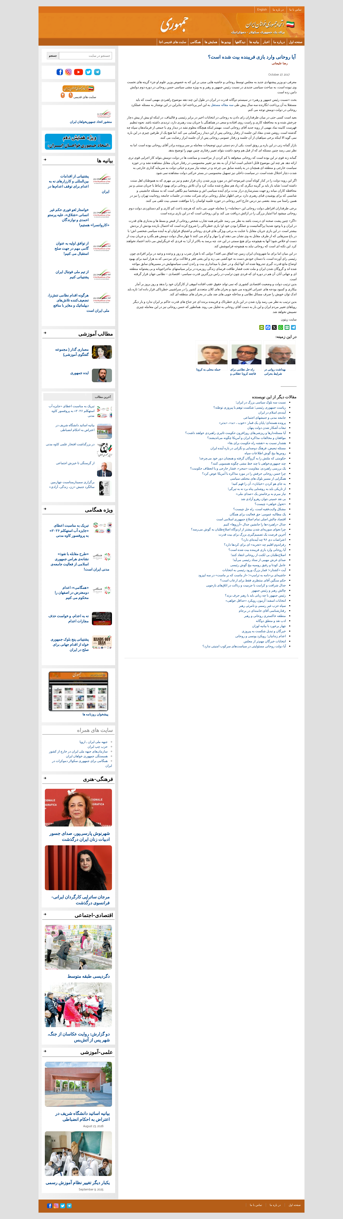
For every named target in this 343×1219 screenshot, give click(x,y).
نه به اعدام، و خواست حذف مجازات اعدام (68, 618)
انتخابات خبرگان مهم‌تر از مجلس (265, 641)
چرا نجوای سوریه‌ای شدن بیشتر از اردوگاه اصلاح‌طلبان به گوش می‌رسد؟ (238, 529)
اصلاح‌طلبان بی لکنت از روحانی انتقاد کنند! (258, 555)
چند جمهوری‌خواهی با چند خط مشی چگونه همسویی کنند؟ (248, 463)
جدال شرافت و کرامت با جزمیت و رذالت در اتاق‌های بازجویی (246, 585)
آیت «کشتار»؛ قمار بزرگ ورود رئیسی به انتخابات (254, 570)
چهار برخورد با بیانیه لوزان (269, 626)
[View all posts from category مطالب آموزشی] (45, 334)
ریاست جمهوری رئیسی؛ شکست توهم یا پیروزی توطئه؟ (249, 407)
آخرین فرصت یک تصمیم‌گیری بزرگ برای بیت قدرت (252, 534)
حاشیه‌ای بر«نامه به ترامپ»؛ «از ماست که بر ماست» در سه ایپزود (242, 575)
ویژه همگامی (99, 510)
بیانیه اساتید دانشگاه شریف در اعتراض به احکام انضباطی (82, 1116)
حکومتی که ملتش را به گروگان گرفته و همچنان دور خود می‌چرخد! (242, 458)
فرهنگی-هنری (98, 779)
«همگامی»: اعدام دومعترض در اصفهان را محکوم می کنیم (72, 592)
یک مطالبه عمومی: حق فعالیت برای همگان (258, 514)
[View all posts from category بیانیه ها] (45, 160)
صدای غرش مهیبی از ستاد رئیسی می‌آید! (259, 560)
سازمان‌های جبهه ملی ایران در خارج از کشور (78, 751)
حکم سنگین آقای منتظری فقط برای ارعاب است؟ (253, 580)
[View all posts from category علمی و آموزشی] (45, 1052)
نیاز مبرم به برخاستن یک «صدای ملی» (261, 494)
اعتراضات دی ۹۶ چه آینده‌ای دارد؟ (263, 540)
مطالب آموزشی (95, 334)
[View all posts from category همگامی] (45, 510)
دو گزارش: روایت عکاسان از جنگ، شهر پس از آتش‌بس (79, 1037)
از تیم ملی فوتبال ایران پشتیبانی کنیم (72, 274)
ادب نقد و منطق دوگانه (271, 621)
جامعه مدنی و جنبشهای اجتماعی (264, 417)
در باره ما (278, 9)
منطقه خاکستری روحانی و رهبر (265, 616)
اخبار (266, 42)
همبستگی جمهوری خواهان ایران (87, 756)
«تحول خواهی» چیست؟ (270, 504)
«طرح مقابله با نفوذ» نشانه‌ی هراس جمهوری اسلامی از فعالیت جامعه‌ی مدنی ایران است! (80, 561)
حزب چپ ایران (98, 747)
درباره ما (279, 42)
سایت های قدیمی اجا (172, 42)
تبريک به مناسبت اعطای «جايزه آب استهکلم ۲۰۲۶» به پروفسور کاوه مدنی (71, 411)
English (262, 9)
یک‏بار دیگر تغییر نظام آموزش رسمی (78, 1182)
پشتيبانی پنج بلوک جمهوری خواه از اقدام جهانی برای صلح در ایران (70, 644)
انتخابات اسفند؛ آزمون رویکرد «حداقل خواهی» (255, 600)
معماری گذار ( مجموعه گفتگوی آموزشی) (72, 352)
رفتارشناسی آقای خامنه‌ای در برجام (262, 611)
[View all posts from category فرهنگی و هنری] (45, 779)
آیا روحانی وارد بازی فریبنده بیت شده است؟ (257, 550)
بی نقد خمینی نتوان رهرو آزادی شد (263, 499)
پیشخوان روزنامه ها (95, 714)
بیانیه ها (254, 42)
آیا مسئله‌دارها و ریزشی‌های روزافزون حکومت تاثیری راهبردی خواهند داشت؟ (235, 433)
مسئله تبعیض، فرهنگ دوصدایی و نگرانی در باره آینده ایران (248, 448)
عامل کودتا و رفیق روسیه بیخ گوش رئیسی (258, 565)
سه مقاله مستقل (222, 105)
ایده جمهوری (79, 372)
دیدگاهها (240, 42)
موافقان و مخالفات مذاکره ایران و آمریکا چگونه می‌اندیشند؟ (246, 438)
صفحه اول (296, 42)
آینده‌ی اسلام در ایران (272, 412)
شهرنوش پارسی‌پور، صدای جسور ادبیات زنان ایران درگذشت (79, 836)
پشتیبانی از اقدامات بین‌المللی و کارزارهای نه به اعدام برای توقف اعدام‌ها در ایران (79, 183)
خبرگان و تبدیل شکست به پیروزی (264, 631)
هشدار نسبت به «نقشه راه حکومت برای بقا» (256, 443)
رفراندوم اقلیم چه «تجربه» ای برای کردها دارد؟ (255, 544)
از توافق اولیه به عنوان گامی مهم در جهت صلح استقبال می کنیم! (72, 248)
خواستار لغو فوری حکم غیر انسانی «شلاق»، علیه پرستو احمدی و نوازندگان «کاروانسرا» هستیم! (79, 217)
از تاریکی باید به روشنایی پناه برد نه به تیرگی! (257, 489)
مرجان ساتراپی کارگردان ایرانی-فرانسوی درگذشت (80, 899)
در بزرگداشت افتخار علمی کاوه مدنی (70, 444)
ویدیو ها (226, 42)
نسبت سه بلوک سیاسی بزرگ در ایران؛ (261, 402)
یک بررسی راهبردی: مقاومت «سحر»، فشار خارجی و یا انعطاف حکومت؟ (238, 468)
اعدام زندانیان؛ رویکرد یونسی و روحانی (260, 636)
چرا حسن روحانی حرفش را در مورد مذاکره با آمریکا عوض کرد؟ (244, 473)
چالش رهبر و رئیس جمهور (268, 590)
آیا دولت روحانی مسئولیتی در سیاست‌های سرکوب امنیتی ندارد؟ (244, 646)
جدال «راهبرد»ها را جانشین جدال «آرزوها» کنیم (255, 524)
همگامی (195, 42)
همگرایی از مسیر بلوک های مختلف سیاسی (258, 478)
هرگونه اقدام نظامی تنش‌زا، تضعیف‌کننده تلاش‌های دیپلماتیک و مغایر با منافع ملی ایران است (79, 302)
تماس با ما (295, 9)
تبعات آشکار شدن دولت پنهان (266, 428)
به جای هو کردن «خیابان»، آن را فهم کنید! (259, 484)
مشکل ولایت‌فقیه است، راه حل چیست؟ (259, 509)
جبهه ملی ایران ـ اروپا (94, 742)
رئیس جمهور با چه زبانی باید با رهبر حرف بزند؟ (255, 595)
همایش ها (211, 42)
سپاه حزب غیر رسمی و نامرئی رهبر (262, 606)
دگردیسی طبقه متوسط (88, 976)
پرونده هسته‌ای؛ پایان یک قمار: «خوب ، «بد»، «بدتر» (252, 423)
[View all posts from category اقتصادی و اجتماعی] (45, 915)
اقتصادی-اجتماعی (94, 915)
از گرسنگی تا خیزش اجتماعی (75, 463)
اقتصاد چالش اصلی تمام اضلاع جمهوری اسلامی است (251, 519)
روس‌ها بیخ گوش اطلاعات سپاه (265, 453)
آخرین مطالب (103, 396)
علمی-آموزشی (96, 1052)
